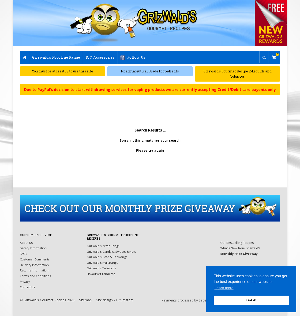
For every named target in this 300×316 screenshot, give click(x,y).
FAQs (23, 254)
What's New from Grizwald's (240, 248)
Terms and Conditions (35, 276)
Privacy (25, 281)
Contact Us (27, 287)
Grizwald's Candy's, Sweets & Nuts (111, 251)
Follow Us (136, 57)
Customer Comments (35, 259)
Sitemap (85, 300)
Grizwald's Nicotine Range (56, 57)
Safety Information (33, 248)
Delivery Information (34, 265)
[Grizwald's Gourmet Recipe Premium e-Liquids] (134, 23)
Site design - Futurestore (115, 300)
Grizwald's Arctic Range (103, 246)
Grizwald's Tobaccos (101, 268)
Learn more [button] (223, 288)
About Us (26, 243)
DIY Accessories (100, 57)
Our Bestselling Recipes (237, 243)
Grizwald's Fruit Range (102, 262)
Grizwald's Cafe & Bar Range (107, 257)
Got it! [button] (251, 300)
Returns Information (34, 270)
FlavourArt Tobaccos (101, 274)
